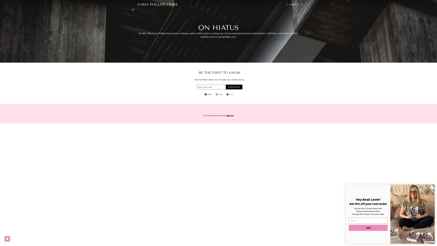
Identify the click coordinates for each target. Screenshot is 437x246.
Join (368, 227)
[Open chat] (7, 238)
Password (293, 4)
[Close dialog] (432, 187)
